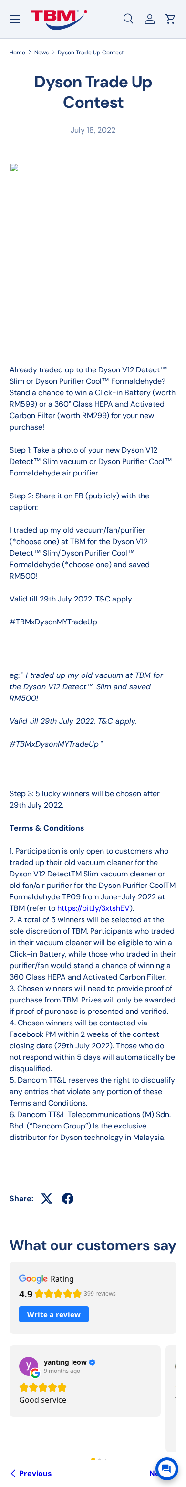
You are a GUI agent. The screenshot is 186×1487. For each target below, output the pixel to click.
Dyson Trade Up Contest (91, 52)
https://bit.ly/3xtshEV (93, 908)
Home (17, 52)
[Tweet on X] (46, 1198)
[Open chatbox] (166, 1468)
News (41, 52)
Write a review (54, 1314)
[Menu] (15, 19)
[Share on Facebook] (67, 1198)
